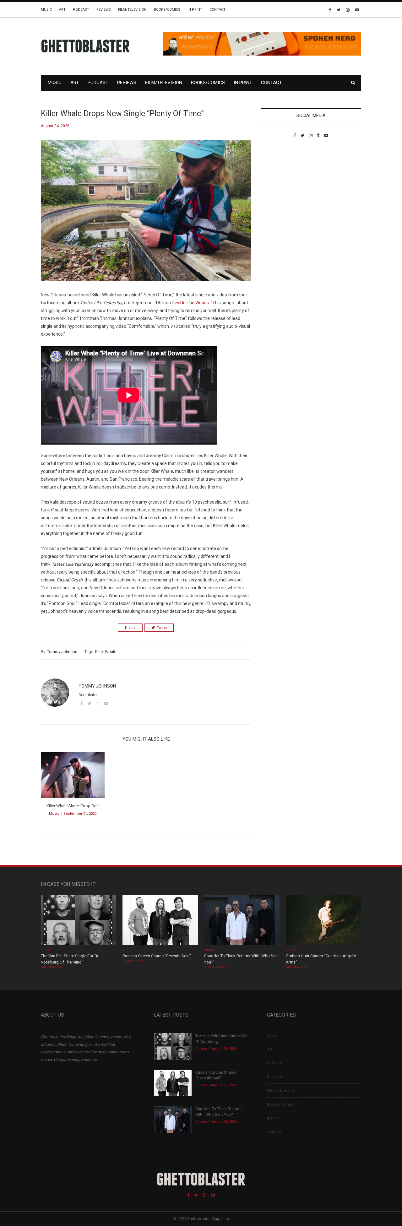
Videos (46, 950)
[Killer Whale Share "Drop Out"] (73, 777)
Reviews (103, 10)
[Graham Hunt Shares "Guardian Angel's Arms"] (323, 921)
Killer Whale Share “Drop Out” (72, 805)
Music (46, 10)
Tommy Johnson (62, 651)
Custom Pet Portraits (279, 181)
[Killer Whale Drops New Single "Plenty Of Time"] (146, 215)
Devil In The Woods (190, 302)
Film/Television (132, 10)
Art (62, 10)
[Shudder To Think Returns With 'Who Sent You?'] (242, 921)
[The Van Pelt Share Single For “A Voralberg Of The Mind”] (78, 921)
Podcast (81, 10)
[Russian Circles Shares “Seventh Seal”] (160, 921)
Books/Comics (167, 10)
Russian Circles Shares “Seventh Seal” (156, 955)
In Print (194, 10)
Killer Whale (105, 651)
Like (132, 628)
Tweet (162, 628)
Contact (217, 10)
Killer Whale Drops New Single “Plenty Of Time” (122, 113)
